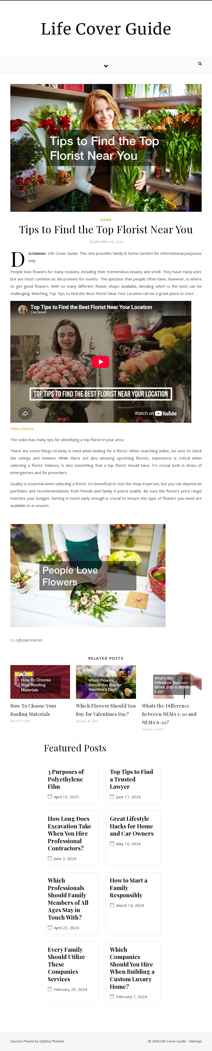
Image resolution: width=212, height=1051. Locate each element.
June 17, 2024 (128, 797)
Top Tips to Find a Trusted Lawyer (131, 779)
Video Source (22, 428)
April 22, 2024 (66, 928)
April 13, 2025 (66, 797)
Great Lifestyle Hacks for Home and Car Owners (132, 826)
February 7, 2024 (131, 997)
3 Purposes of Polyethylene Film (66, 779)
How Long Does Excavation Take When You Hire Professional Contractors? (69, 833)
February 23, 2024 (70, 989)
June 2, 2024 (65, 858)
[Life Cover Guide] (106, 28)
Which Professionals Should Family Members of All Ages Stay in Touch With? (68, 898)
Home (106, 220)
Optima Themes (52, 1041)
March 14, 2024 (130, 905)
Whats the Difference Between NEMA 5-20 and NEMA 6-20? (169, 714)
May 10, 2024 (128, 844)
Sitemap (195, 1041)
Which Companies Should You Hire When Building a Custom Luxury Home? (132, 968)
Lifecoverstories (29, 640)
